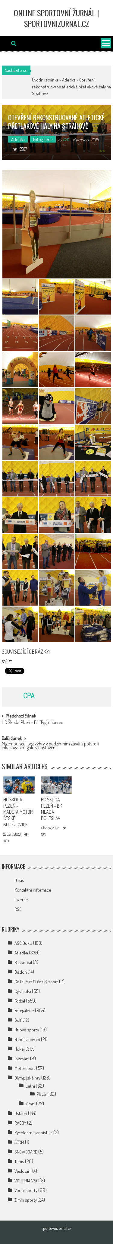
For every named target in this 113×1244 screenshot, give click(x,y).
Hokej (19, 1049)
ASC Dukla (23, 943)
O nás (19, 880)
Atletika (69, 80)
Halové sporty (26, 1030)
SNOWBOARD (25, 1152)
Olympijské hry (27, 1078)
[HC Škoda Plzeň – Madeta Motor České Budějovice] (19, 785)
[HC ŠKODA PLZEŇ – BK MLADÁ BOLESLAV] (56, 785)
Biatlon (20, 972)
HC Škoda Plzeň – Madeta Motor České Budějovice (18, 812)
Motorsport (24, 1068)
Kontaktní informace (32, 890)
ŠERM (19, 1142)
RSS (18, 909)
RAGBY (20, 1123)
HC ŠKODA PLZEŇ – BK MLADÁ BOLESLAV (51, 809)
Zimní (30, 1104)
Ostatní (20, 1113)
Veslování (22, 1171)
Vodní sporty (25, 1190)
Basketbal (23, 962)
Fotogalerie (43, 139)
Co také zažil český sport (36, 981)
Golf (18, 1020)
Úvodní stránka (45, 80)
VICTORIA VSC (26, 1181)
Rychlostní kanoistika (33, 1132)
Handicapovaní (27, 1039)
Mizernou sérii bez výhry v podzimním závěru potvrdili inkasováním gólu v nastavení (50, 746)
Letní (30, 1086)
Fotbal (19, 1001)
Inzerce (21, 899)
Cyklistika (22, 991)
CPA (66, 139)
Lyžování (21, 1058)
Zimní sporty (25, 1200)
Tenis (19, 1161)
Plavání (43, 1094)
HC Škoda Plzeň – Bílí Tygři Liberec (32, 722)
